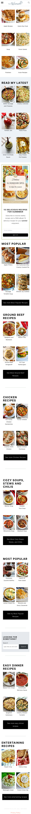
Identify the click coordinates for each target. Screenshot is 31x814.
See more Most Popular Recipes (15, 303)
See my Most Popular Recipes (15, 615)
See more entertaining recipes (15, 797)
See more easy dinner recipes (15, 724)
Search (5, 643)
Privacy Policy (15, 813)
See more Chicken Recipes (15, 457)
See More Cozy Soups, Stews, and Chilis (15, 540)
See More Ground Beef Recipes (15, 374)
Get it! (15, 235)
